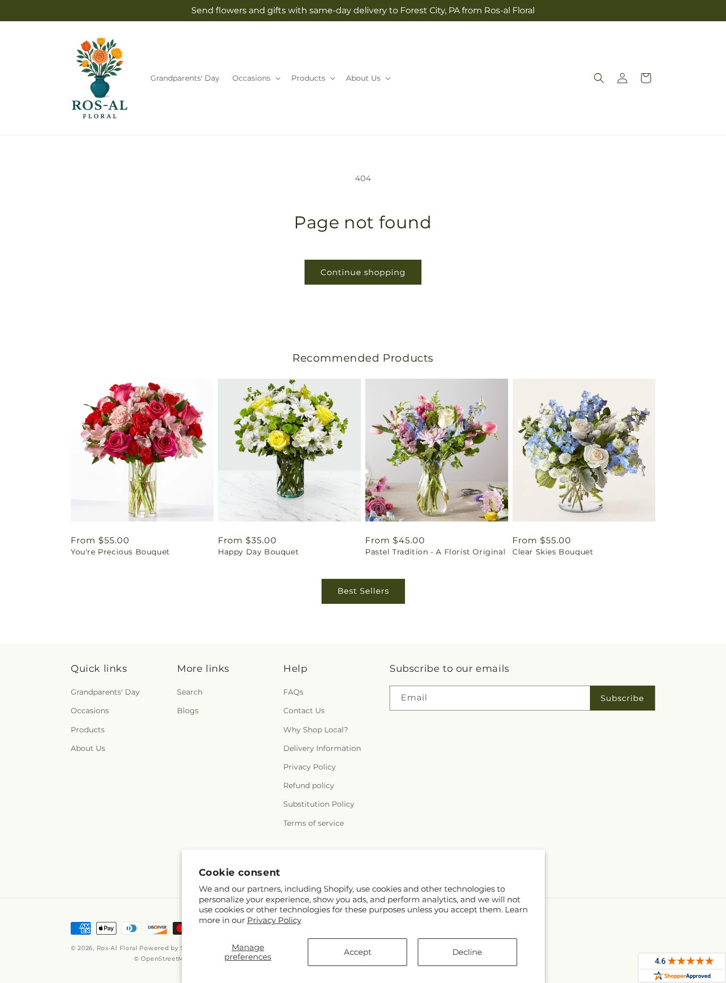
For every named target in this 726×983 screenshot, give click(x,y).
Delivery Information (322, 748)
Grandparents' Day (105, 692)
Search (189, 692)
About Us (88, 748)
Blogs (188, 710)
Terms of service (313, 823)
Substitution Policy (318, 804)
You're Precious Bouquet (120, 552)
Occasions (90, 710)
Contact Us (304, 710)
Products (88, 729)
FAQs (293, 692)
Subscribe (622, 698)
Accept (358, 952)
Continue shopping (363, 272)
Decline (467, 952)
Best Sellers (363, 591)
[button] (255, 78)
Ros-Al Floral (117, 948)
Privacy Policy (274, 920)
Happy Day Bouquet (258, 552)
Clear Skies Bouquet (552, 552)
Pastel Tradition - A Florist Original (435, 552)
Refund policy (308, 785)
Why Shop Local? (315, 729)
